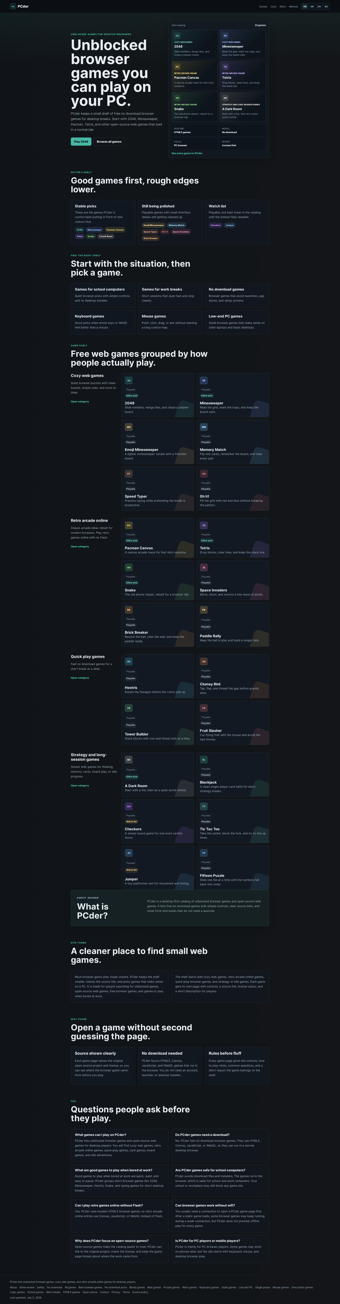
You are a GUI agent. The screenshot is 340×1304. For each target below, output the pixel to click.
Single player (262, 1287)
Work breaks (53, 1292)
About (13, 1287)
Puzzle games (171, 1287)
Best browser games (90, 1287)
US (305, 6)
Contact (104, 1292)
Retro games (189, 1287)
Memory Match (177, 225)
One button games (302, 1287)
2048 (80, 229)
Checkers (216, 225)
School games (35, 1292)
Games (263, 6)
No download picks (116, 1287)
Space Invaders (181, 231)
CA (319, 6)
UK (312, 6)
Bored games (137, 1287)
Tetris (80, 236)
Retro (283, 6)
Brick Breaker (151, 238)
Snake (91, 236)
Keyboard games (209, 1287)
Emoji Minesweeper (154, 225)
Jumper (230, 225)
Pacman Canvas (115, 229)
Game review (26, 1287)
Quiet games (229, 1287)
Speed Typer (150, 231)
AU (326, 6)
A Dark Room (106, 236)
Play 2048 (81, 141)
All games (70, 1287)
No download (54, 1287)
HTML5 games (71, 1292)
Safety (40, 1287)
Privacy (116, 1292)
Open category (80, 401)
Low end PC (246, 1287)
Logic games (17, 1292)
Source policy (140, 1292)
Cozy (273, 6)
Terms (126, 1292)
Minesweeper (94, 229)
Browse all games (109, 141)
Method (293, 6)
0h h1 (165, 231)
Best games (154, 1287)
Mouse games (281, 1287)
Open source (90, 1292)
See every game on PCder (187, 153)
